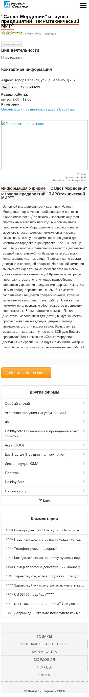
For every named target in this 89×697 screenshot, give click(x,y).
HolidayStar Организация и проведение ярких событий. (42, 433)
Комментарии (11, 44)
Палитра (12, 472)
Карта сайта (44, 651)
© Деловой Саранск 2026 (44, 690)
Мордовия (44, 659)
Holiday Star (14, 481)
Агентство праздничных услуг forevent (35, 412)
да (7, 421)
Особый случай (17, 403)
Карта (44, 674)
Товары (44, 636)
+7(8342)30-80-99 (21, 86)
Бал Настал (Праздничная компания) (35, 454)
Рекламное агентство (44, 643)
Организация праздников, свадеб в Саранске (38, 109)
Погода (44, 666)
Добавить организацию (26, 372)
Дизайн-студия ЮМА (21, 463)
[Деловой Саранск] (16, 6)
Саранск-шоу (15, 490)
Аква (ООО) (14, 444)
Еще (46, 500)
